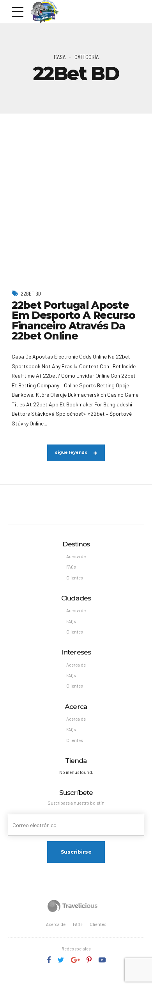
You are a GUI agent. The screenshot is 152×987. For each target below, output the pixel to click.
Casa (59, 56)
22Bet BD (31, 293)
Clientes (74, 577)
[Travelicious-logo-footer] (72, 906)
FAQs (71, 566)
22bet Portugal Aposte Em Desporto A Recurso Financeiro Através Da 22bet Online (73, 320)
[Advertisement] (76, 193)
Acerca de (76, 556)
